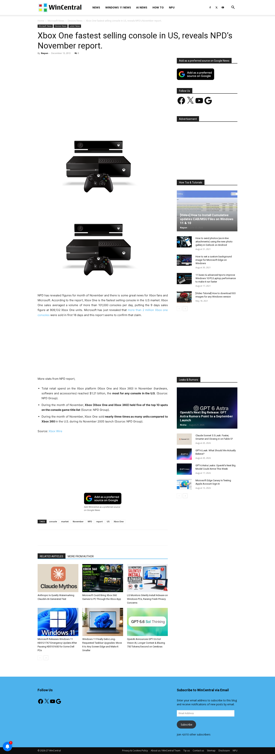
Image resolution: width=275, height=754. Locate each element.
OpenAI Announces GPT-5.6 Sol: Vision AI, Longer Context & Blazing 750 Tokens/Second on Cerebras (146, 643)
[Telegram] (115, 117)
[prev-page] (40, 657)
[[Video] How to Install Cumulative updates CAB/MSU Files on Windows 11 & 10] (207, 210)
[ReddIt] (107, 117)
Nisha (183, 424)
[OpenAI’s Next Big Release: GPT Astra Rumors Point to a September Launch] (207, 408)
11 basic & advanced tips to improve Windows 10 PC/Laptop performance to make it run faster (215, 278)
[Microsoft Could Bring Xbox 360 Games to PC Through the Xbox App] (102, 578)
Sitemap (211, 750)
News (96, 7)
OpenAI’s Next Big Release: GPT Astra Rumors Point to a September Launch (206, 416)
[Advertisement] (103, 85)
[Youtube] (223, 7)
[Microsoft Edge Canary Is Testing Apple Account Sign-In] (184, 484)
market (65, 521)
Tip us (186, 750)
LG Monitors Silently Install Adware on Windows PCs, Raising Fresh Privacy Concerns (147, 599)
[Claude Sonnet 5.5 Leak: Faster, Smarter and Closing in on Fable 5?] (184, 439)
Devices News (75, 20)
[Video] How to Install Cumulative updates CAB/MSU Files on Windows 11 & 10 (206, 219)
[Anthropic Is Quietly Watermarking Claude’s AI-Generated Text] (58, 578)
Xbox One (119, 521)
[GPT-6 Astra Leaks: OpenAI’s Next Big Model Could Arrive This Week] (184, 469)
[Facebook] (210, 7)
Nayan (44, 53)
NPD (90, 521)
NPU (172, 7)
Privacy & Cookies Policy (135, 750)
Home (41, 20)
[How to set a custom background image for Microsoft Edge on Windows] (184, 260)
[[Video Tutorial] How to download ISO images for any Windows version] (184, 297)
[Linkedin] (98, 117)
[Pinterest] (81, 117)
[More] (124, 117)
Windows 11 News (118, 7)
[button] (232, 8)
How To (158, 7)
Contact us (198, 750)
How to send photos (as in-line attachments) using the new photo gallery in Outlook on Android (214, 241)
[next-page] (46, 657)
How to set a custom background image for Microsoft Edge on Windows (213, 260)
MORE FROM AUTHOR (81, 556)
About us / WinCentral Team (165, 750)
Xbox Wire (55, 431)
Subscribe (186, 724)
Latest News (75, 26)
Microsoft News (56, 20)
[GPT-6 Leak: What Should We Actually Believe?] (184, 454)
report (99, 521)
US (108, 521)
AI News (141, 7)
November (78, 521)
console (53, 521)
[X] (216, 7)
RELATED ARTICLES (51, 556)
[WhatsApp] (90, 117)
